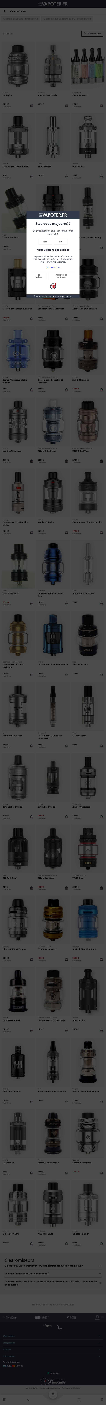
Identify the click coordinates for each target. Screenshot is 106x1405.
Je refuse (39, 275)
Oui (60, 241)
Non (45, 241)
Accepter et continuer (61, 275)
